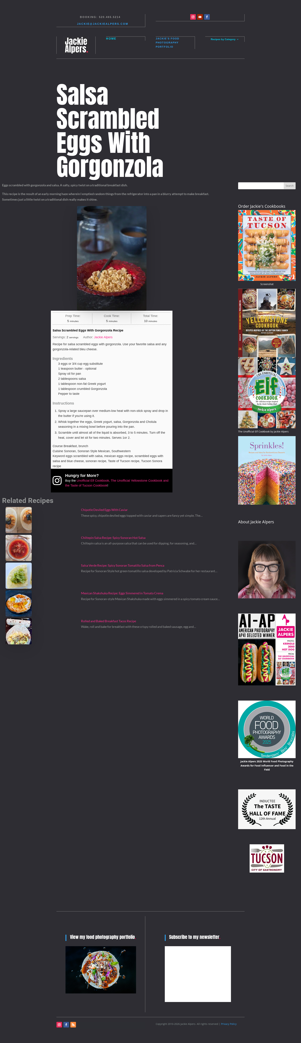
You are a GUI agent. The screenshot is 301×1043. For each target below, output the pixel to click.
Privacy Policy (229, 1024)
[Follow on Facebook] (207, 17)
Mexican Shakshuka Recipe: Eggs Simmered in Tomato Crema (122, 593)
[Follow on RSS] (73, 1024)
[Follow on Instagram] (193, 17)
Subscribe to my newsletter (194, 936)
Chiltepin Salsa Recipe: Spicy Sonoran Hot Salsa (113, 538)
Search (290, 185)
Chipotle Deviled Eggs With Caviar (104, 510)
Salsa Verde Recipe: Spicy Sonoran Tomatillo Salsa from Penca (122, 565)
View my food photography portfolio (103, 936)
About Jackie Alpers (256, 522)
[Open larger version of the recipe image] (111, 258)
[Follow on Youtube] (200, 17)
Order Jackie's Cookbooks (261, 206)
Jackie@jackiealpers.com (102, 23)
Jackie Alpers (103, 337)
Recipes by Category (223, 39)
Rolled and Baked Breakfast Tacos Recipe (108, 621)
